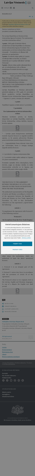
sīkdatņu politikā (26, 238)
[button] (17, 249)
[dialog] (17, 238)
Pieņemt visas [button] (17, 244)
